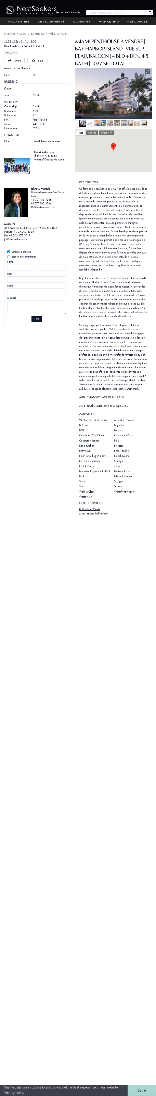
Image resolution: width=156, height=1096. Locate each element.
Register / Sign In (68, 13)
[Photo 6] (117, 123)
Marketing (109, 21)
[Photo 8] (130, 123)
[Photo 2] (90, 123)
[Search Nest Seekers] (150, 13)
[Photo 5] (110, 123)
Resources (137, 21)
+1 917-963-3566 (41, 199)
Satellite (92, 132)
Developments (51, 21)
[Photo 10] (144, 123)
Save (40, 60)
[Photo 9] (137, 123)
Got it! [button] (142, 1090)
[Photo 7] (124, 123)
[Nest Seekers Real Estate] (28, 10)
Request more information (24, 256)
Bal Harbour (37, 33)
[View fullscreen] (148, 72)
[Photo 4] (103, 123)
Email (10, 273)
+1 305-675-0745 (19, 235)
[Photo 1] (83, 123)
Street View (106, 132)
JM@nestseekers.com (42, 207)
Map (81, 132)
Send (36, 318)
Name (10, 261)
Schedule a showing (21, 251)
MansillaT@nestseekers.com (49, 159)
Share (17, 60)
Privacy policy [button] (14, 1093)
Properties (18, 21)
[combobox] (116, 12)
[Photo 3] (97, 123)
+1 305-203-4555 (23, 231)
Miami (22, 33)
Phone (10, 285)
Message (11, 297)
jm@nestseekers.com (15, 239)
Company (82, 21)
